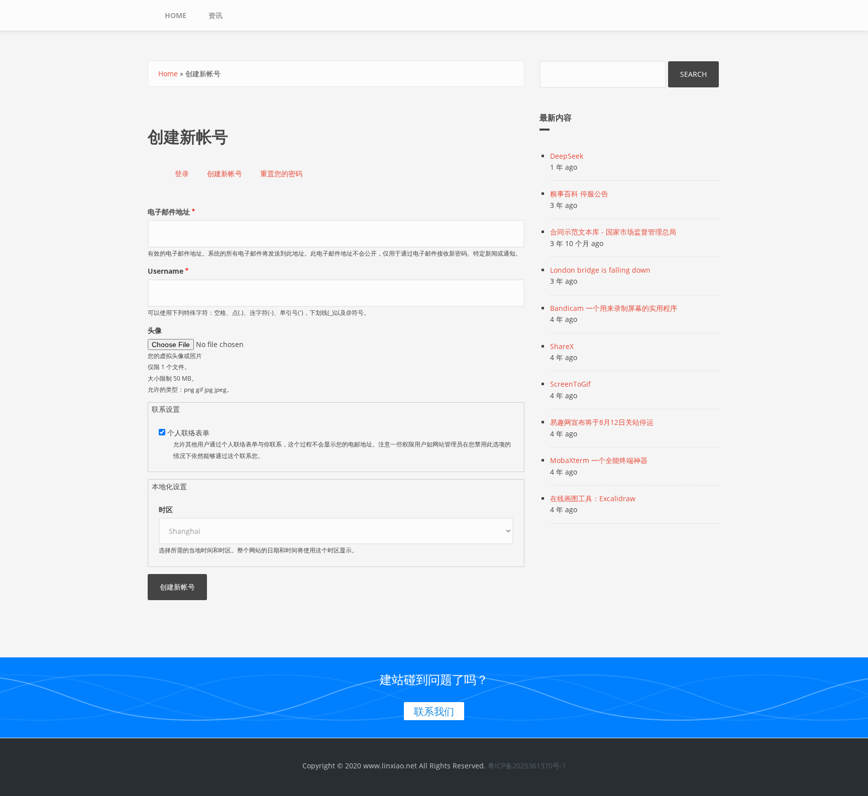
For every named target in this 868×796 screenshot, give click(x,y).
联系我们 (434, 711)
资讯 (215, 15)
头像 (155, 330)
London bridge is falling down (600, 270)
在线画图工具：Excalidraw (592, 498)
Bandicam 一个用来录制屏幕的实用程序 (613, 308)
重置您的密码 (281, 173)
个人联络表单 (188, 432)
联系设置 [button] (166, 409)
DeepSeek (566, 156)
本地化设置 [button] (169, 486)
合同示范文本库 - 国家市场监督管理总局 (613, 232)
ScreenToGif (570, 384)
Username (165, 271)
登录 (182, 173)
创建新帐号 (228, 175)
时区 (166, 509)
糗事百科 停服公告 (579, 193)
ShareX (562, 346)
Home (175, 15)
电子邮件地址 (169, 211)
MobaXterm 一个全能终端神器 (598, 460)
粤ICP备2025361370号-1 (527, 765)
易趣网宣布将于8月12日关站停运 (602, 422)
